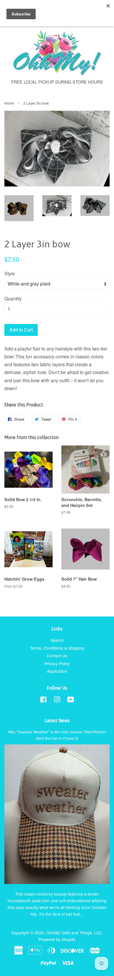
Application (57, 671)
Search (57, 640)
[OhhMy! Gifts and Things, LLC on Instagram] (57, 700)
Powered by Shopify (57, 939)
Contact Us (57, 655)
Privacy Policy (57, 663)
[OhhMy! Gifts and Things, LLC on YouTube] (70, 700)
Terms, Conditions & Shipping (57, 648)
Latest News (57, 720)
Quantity (13, 298)
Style (9, 273)
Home (9, 103)
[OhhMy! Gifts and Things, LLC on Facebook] (43, 700)
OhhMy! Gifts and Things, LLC (73, 933)
